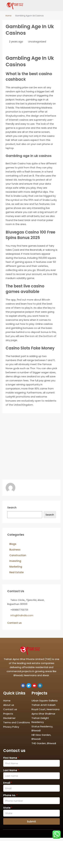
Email (6, 782)
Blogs (12, 544)
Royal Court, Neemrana (45, 709)
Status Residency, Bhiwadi (42, 728)
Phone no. (9, 795)
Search (11, 507)
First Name (10, 758)
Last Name (10, 770)
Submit (31, 821)
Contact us (14, 623)
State (6, 807)
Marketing (15, 566)
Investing (15, 561)
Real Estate (16, 572)
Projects (8, 713)
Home (8, 15)
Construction (17, 555)
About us (8, 705)
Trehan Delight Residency (40, 720)
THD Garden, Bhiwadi (44, 743)
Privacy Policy (11, 726)
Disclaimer (9, 718)
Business (15, 549)
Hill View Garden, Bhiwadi (41, 737)
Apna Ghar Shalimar (43, 713)
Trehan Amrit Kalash (44, 705)
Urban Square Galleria (45, 700)
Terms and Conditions (16, 722)
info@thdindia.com (21, 615)
